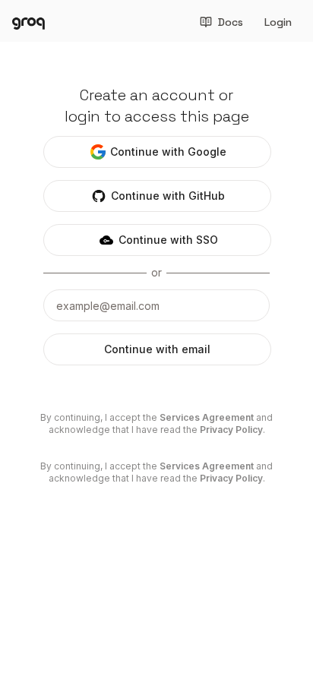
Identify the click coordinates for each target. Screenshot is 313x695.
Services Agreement (207, 417)
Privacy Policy (231, 429)
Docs (230, 22)
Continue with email (157, 349)
